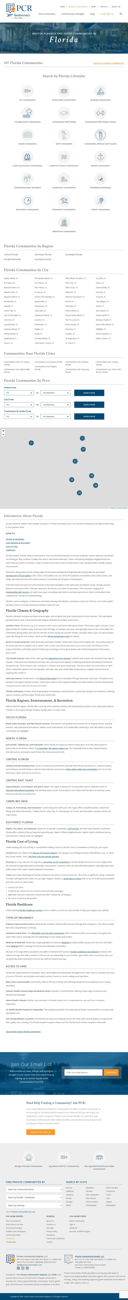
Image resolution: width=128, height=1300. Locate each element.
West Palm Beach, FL (105, 324)
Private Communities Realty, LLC (89, 1256)
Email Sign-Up (107, 14)
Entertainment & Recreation (18, 542)
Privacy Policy (51, 1231)
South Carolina (112, 1188)
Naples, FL (39, 329)
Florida (69, 1198)
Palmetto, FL (70, 292)
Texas (108, 1195)
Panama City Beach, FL (75, 296)
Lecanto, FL (39, 320)
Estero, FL (8, 343)
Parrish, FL (69, 301)
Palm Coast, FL (71, 287)
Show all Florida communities (109, 63)
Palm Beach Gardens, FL (75, 278)
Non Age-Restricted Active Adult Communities (99, 1167)
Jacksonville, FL (41, 301)
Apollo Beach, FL (11, 278)
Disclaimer (50, 1235)
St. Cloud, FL (70, 343)
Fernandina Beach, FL (44, 278)
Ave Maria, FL (10, 283)
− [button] (3, 434)
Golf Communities (64, 143)
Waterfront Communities (64, 231)
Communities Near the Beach (27, 187)
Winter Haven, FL (103, 338)
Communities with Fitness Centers (100, 121)
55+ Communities (28, 94)
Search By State (76, 1182)
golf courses (73, 828)
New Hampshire (92, 1195)
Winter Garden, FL (104, 333)
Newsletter (10, 1238)
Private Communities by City (23, 1212)
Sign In (72, 1224)
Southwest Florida (73, 254)
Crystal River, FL (11, 324)
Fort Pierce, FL (41, 287)
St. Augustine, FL (72, 338)
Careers (49, 1242)
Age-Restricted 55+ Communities (64, 1160)
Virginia (109, 1202)
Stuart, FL (100, 283)
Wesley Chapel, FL (104, 320)
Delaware (70, 1195)
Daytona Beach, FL (12, 329)
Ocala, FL (38, 333)
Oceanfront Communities (64, 187)
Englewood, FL (10, 338)
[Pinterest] (22, 1268)
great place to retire (72, 878)
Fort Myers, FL (41, 283)
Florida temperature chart (59, 636)
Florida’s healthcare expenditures (84, 951)
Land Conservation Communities (27, 165)
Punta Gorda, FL (72, 324)
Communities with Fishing (64, 121)
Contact (104, 6)
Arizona (69, 1188)
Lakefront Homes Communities (64, 165)
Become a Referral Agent (80, 1231)
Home (62, 6)
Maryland (90, 1188)
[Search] (120, 13)
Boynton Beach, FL (12, 296)
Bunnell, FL (8, 306)
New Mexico (91, 1198)
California (70, 1191)
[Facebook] (18, 1268)
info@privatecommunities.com (29, 1265)
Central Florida (11, 254)
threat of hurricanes (48, 678)
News (93, 6)
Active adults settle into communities (81, 769)
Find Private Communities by (25, 1182)
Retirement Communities (64, 209)
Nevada (89, 1191)
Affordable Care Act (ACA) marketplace (47, 933)
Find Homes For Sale (14, 1224)
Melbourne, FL (41, 324)
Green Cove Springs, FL (45, 296)
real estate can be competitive (56, 862)
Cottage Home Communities (27, 121)
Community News (13, 1235)
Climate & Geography (15, 539)
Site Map (50, 1228)
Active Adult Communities (64, 100)
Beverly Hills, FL (11, 292)
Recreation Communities (27, 209)
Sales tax (12, 894)
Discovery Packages (14, 1228)
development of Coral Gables (18, 575)
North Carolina (92, 1202)
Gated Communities (27, 143)
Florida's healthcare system (31, 910)
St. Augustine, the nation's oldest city (52, 748)
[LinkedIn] (27, 1268)
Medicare (66, 942)
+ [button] (3, 430)
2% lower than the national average (43, 856)
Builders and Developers (16, 1231)
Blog (92, 14)
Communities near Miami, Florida (48, 362)
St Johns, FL (70, 333)
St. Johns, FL (101, 278)
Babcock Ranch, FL (12, 287)
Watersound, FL (103, 315)
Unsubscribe (11, 1242)
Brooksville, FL (10, 301)
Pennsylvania (91, 1205)
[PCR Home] (11, 1259)
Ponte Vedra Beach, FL (75, 315)
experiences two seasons (59, 658)
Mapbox (113, 508)
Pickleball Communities (100, 187)
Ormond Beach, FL (42, 338)
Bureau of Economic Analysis (45, 853)
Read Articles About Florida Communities (23, 1031)
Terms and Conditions (55, 1238)
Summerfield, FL (103, 287)
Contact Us (51, 1224)
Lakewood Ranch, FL (43, 315)
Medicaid (14, 946)
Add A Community (77, 1221)
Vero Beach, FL (102, 310)
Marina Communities (100, 165)
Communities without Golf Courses (100, 143)
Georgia (69, 1202)
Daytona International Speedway (20, 790)
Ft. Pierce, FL (40, 292)
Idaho (68, 1205)
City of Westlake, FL (12, 315)
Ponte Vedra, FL (72, 310)
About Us (116, 6)
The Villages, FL (102, 301)
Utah (108, 1198)
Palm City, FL (70, 283)
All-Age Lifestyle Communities (28, 1166)
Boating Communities (100, 100)
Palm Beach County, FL (44, 343)
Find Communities (47, 14)
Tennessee (110, 1191)
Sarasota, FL (70, 329)
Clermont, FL (9, 320)
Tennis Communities (100, 209)
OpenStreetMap (122, 508)
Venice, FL (100, 306)
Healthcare (10, 550)
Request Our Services (78, 6)
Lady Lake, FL (40, 310)
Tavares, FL (101, 296)
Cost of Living (12, 546)
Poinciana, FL (70, 306)
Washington (111, 1205)
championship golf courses (17, 592)
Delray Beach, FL (11, 333)
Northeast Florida (43, 254)
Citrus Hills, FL (10, 310)
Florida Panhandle (12, 259)
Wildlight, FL (101, 329)
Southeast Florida (43, 259)
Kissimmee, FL (41, 306)
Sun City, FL (101, 292)
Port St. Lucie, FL (72, 320)
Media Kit (73, 1228)
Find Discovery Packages (72, 14)
